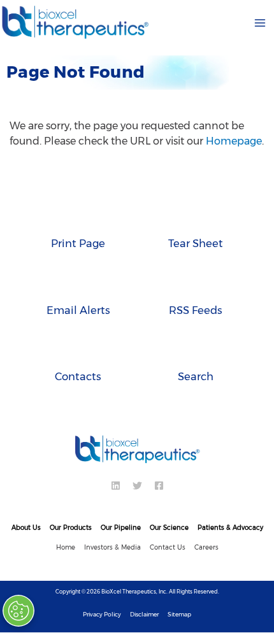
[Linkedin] (115, 485)
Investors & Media (112, 547)
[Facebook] (159, 485)
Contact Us (167, 547)
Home (65, 547)
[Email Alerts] (78, 283)
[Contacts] (78, 349)
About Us (26, 527)
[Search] (196, 349)
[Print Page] (78, 216)
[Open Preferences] (20, 611)
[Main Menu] (259, 23)
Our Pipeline (121, 527)
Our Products (71, 527)
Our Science (169, 527)
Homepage (234, 141)
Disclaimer (144, 614)
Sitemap (179, 614)
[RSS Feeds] (196, 283)
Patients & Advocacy (230, 527)
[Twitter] (137, 485)
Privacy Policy (102, 614)
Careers (206, 547)
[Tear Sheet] (196, 216)
